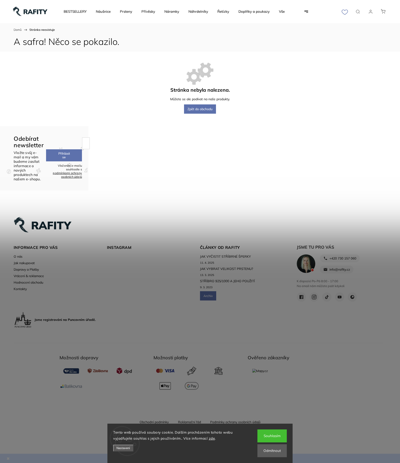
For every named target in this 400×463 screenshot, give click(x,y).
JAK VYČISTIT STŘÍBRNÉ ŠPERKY (225, 256)
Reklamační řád (189, 422)
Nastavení (123, 448)
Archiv (208, 296)
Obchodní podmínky (154, 422)
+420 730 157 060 (342, 258)
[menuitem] (75, 11)
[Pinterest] (352, 297)
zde (212, 438)
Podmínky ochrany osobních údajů (235, 422)
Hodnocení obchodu (28, 282)
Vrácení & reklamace (29, 276)
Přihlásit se (64, 155)
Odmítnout (272, 450)
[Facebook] (301, 297)
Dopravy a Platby (26, 269)
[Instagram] (314, 297)
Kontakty (20, 289)
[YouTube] (339, 297)
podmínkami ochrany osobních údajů (67, 174)
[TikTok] (326, 297)
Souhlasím (272, 436)
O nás (18, 256)
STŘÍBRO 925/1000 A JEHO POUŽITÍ (227, 281)
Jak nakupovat (24, 263)
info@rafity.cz (339, 269)
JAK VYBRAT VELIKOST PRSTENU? (226, 269)
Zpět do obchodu (200, 109)
